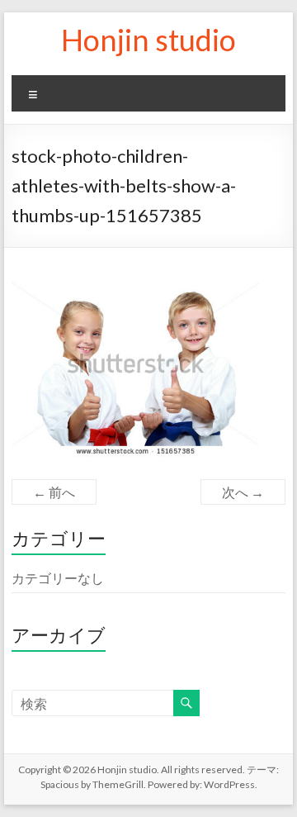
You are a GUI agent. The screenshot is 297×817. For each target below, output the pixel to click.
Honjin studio (148, 39)
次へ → (243, 492)
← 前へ (54, 492)
